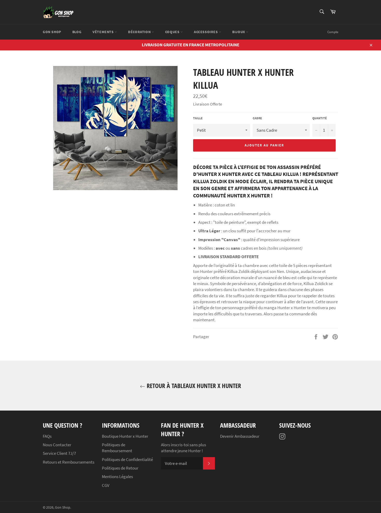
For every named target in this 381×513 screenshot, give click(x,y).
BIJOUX (239, 31)
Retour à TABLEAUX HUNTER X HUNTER (193, 385)
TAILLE (198, 118)
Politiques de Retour (120, 468)
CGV (105, 485)
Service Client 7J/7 (59, 453)
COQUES (172, 31)
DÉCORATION (140, 31)
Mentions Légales (117, 476)
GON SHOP (52, 31)
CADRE (257, 118)
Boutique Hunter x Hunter (125, 436)
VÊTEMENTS (104, 31)
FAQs (47, 436)
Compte (332, 32)
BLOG (76, 31)
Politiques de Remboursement (117, 447)
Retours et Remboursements (68, 462)
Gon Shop (62, 507)
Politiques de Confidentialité (127, 459)
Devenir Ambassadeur (239, 436)
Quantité (319, 118)
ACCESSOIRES (206, 31)
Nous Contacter (57, 445)
